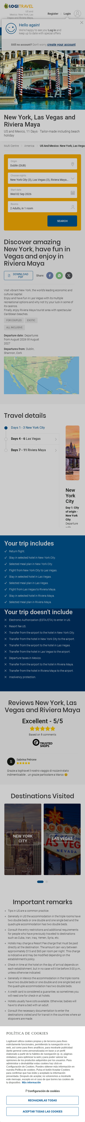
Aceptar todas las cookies (42, 1111)
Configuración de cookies (44, 1091)
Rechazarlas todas (42, 1100)
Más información (31, 1082)
